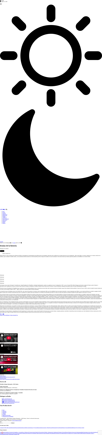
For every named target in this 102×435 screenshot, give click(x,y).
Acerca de (4, 411)
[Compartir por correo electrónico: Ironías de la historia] (3, 314)
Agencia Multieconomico (16, 420)
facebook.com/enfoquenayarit (8, 399)
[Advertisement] (51, 233)
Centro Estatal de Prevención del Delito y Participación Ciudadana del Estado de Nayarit (48, 432)
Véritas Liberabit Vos (14, 315)
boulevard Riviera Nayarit (58, 433)
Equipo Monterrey (68, 432)
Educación (24, 427)
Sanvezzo (74, 432)
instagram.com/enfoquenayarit (9, 400)
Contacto (4, 413)
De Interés (9, 427)
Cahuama (77, 432)
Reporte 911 (75, 427)
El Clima (4, 414)
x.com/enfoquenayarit (8, 398)
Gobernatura (19, 433)
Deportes (4, 221)
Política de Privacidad (6, 415)
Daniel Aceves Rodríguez (5, 315)
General (36, 427)
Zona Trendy (4, 219)
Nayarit (3, 212)
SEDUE (4, 434)
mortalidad (81, 432)
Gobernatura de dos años (88, 432)
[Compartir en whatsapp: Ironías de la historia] (2, 314)
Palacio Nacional (5, 218)
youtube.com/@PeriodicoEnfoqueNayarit (11, 402)
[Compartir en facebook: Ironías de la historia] (0, 314)
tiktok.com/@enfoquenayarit (8, 403)
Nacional (4, 213)
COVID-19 (4, 217)
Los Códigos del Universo (27, 432)
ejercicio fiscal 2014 (13, 433)
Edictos (3, 222)
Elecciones (28, 427)
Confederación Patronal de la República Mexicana (31, 433)
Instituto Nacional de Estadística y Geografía (14, 432)
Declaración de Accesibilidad (7, 416)
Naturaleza (55, 427)
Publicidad (4, 412)
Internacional (4, 214)
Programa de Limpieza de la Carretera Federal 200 (72, 433)
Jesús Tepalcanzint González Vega (12, 434)
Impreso (3, 223)
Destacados (17, 427)
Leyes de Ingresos (6, 433)
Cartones (1, 427)
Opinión (3, 216)
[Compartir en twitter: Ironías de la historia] (1, 314)
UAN (78, 427)
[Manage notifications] (2, 433)
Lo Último (47, 427)
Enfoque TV (4, 215)
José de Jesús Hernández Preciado (46, 433)
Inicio (3, 211)
